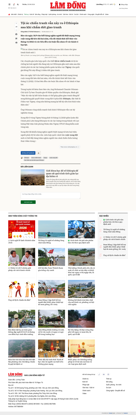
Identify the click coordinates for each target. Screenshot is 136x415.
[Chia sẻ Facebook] (16, 34)
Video (107, 14)
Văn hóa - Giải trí (68, 14)
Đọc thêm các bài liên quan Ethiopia (34, 160)
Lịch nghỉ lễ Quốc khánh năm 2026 (21, 241)
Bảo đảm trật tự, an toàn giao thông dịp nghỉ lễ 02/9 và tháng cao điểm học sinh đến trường (21, 332)
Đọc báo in (13, 8)
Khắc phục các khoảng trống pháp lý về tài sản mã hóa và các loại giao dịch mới (80, 362)
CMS (112, 413)
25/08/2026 (28, 4)
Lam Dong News (123, 8)
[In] (38, 153)
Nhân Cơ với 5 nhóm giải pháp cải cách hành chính (19, 269)
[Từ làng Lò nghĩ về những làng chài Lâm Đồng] (51, 229)
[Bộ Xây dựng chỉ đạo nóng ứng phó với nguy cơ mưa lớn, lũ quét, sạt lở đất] (81, 319)
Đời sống (37, 14)
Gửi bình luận (28, 202)
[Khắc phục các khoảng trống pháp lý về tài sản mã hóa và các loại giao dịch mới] (81, 348)
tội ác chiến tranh (36, 157)
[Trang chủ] (9, 14)
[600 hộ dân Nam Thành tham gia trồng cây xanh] (51, 257)
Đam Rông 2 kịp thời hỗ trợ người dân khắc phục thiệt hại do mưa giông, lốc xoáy (50, 302)
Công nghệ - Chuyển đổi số (96, 14)
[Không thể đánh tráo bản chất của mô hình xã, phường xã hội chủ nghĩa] (81, 289)
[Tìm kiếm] (18, 4)
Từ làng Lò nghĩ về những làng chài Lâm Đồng (51, 241)
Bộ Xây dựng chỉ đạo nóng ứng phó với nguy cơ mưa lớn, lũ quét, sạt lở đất (80, 332)
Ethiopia (26, 157)
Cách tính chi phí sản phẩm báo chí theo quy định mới (80, 241)
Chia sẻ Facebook (28, 153)
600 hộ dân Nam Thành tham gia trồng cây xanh (50, 269)
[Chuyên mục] (9, 4)
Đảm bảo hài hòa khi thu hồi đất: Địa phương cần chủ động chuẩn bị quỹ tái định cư (21, 362)
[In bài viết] (16, 42)
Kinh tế (32, 14)
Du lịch (76, 14)
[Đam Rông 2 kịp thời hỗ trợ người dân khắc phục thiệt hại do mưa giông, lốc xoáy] (51, 289)
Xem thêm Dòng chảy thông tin (22, 216)
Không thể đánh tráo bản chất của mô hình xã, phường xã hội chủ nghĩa (81, 302)
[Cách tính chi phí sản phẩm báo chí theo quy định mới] (81, 229)
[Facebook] (108, 374)
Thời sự (26, 14)
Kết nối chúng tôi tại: (88, 374)
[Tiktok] (99, 374)
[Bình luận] (16, 38)
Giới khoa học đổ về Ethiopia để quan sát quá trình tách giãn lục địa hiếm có (62, 173)
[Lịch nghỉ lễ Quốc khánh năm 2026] (21, 229)
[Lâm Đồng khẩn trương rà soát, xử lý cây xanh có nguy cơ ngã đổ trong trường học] (51, 319)
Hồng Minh (24, 32)
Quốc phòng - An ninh (55, 14)
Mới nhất (14, 14)
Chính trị (20, 14)
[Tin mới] (14, 4)
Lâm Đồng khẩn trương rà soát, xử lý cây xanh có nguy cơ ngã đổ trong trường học (51, 332)
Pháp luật (44, 14)
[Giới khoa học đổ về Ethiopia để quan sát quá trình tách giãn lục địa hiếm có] (33, 177)
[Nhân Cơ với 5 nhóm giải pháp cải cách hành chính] (21, 257)
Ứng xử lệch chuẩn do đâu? (19, 300)
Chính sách (83, 14)
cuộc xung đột (53, 157)
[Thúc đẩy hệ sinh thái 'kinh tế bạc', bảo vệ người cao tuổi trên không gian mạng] (51, 348)
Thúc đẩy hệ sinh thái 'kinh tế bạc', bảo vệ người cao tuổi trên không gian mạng (50, 362)
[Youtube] (104, 374)
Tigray (45, 157)
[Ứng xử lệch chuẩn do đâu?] (21, 289)
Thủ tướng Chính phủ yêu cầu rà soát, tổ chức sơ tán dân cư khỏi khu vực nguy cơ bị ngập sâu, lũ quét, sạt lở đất (81, 271)
